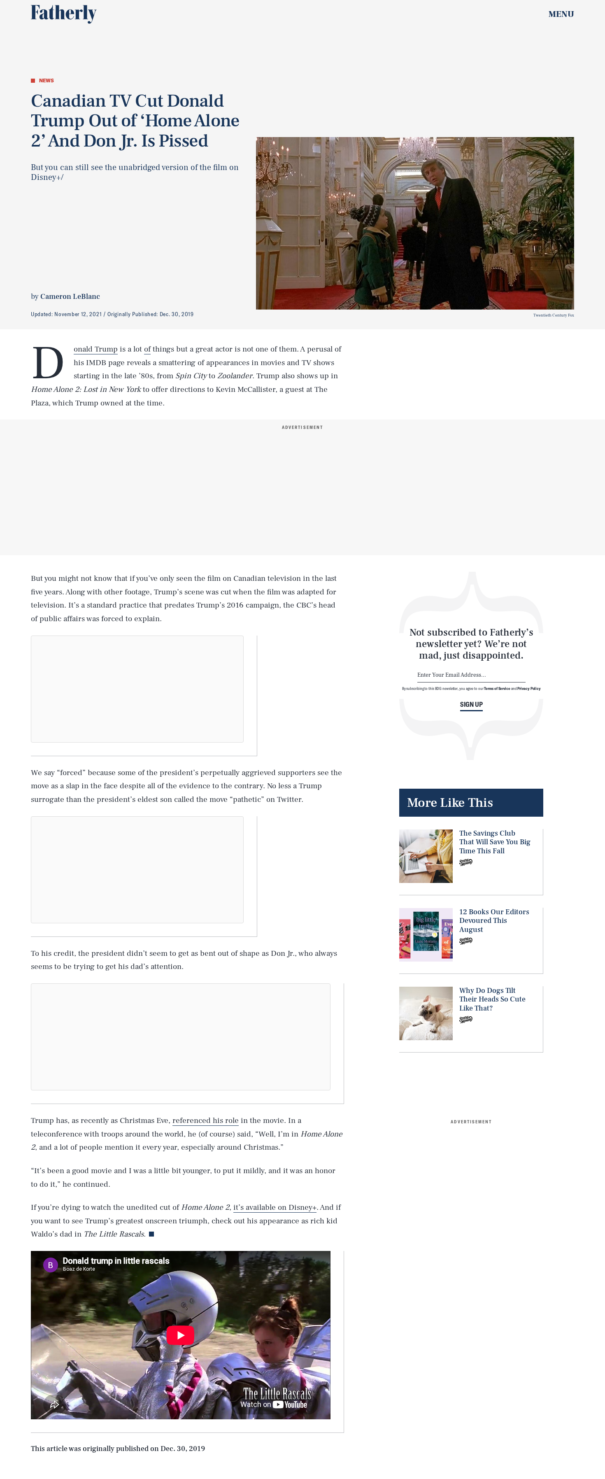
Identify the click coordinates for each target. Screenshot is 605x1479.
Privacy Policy (529, 688)
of (147, 349)
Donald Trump (96, 349)
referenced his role (205, 1120)
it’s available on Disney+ (274, 1207)
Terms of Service (497, 688)
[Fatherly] (64, 14)
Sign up (471, 704)
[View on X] (137, 689)
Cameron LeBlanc (70, 296)
